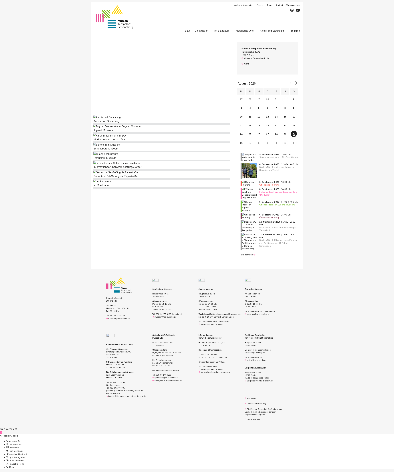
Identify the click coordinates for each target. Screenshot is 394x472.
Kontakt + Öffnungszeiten (288, 5)
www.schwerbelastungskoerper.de (215, 372)
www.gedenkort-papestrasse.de (168, 380)
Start (187, 30)
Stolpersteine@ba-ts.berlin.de (260, 381)
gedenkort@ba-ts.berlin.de (166, 378)
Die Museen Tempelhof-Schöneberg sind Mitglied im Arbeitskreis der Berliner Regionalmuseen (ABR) (263, 412)
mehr (246, 63)
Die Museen (201, 30)
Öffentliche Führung (269, 185)
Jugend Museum (103, 130)
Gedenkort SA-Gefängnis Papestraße (115, 176)
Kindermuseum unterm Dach (110, 139)
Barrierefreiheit (253, 419)
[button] (202, 31)
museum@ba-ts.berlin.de (119, 318)
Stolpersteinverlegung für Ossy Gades (278, 157)
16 (294, 117)
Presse (260, 5)
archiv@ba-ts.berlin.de (257, 360)
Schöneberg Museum (105, 148)
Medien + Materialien (243, 5)
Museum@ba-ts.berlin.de (256, 58)
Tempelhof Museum (104, 157)
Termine (295, 30)
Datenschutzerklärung (256, 404)
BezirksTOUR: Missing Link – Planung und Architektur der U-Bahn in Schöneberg (278, 243)
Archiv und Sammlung (272, 30)
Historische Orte (244, 30)
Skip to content (8, 429)
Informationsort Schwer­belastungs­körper (117, 167)
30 (294, 133)
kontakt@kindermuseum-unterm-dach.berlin (127, 396)
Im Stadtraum (221, 30)
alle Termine (247, 254)
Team (269, 5)
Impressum (251, 398)
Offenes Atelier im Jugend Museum (277, 204)
